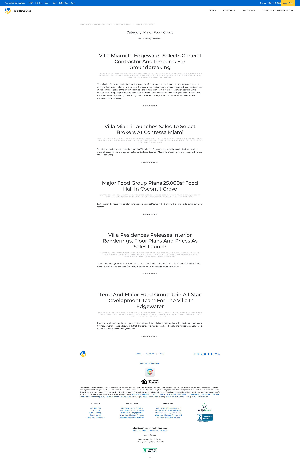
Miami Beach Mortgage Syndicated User (128, 73)
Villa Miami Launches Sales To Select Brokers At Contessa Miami (150, 129)
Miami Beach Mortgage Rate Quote (168, 413)
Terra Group (194, 75)
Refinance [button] (248, 10)
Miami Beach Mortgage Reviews (168, 417)
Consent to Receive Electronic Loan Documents (168, 394)
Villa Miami (133, 77)
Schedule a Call (95, 415)
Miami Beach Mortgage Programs (132, 415)
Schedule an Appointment (95, 417)
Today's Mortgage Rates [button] (278, 10)
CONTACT (150, 354)
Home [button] (213, 10)
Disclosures (205, 394)
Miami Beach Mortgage (117, 75)
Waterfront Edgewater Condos (155, 77)
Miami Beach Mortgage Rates (131, 413)
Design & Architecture (184, 312)
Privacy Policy (191, 397)
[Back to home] (18, 10)
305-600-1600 (95, 408)
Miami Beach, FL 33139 (150, 430)
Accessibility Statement (140, 394)
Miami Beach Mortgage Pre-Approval (168, 415)
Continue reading (150, 106)
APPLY (138, 354)
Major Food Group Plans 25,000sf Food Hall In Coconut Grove (150, 186)
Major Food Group (115, 140)
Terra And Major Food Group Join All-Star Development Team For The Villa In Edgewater (150, 300)
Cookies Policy (193, 394)
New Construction (178, 75)
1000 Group (177, 138)
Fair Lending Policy (98, 397)
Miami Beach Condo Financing (132, 408)
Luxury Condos (181, 73)
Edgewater (189, 138)
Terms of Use (203, 397)
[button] (150, 457)
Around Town (183, 195)
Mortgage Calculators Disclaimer (152, 397)
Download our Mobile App (149, 363)
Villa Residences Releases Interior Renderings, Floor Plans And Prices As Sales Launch (150, 241)
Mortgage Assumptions (129, 397)
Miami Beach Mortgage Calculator (168, 408)
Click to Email (95, 410)
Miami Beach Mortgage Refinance (132, 417)
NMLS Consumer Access (175, 397)
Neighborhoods (160, 75)
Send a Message (95, 413)
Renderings (196, 140)
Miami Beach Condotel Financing (132, 410)
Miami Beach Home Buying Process (168, 410)
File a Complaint (113, 397)
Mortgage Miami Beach (140, 75)
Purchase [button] (229, 10)
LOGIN (161, 354)
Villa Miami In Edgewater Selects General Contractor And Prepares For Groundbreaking (150, 61)
